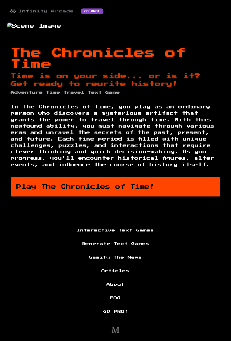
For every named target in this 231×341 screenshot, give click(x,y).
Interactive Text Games (115, 230)
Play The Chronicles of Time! (85, 186)
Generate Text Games (116, 244)
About (115, 284)
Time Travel (65, 92)
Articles (115, 271)
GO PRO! (92, 11)
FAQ (115, 298)
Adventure (27, 92)
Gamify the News (115, 257)
